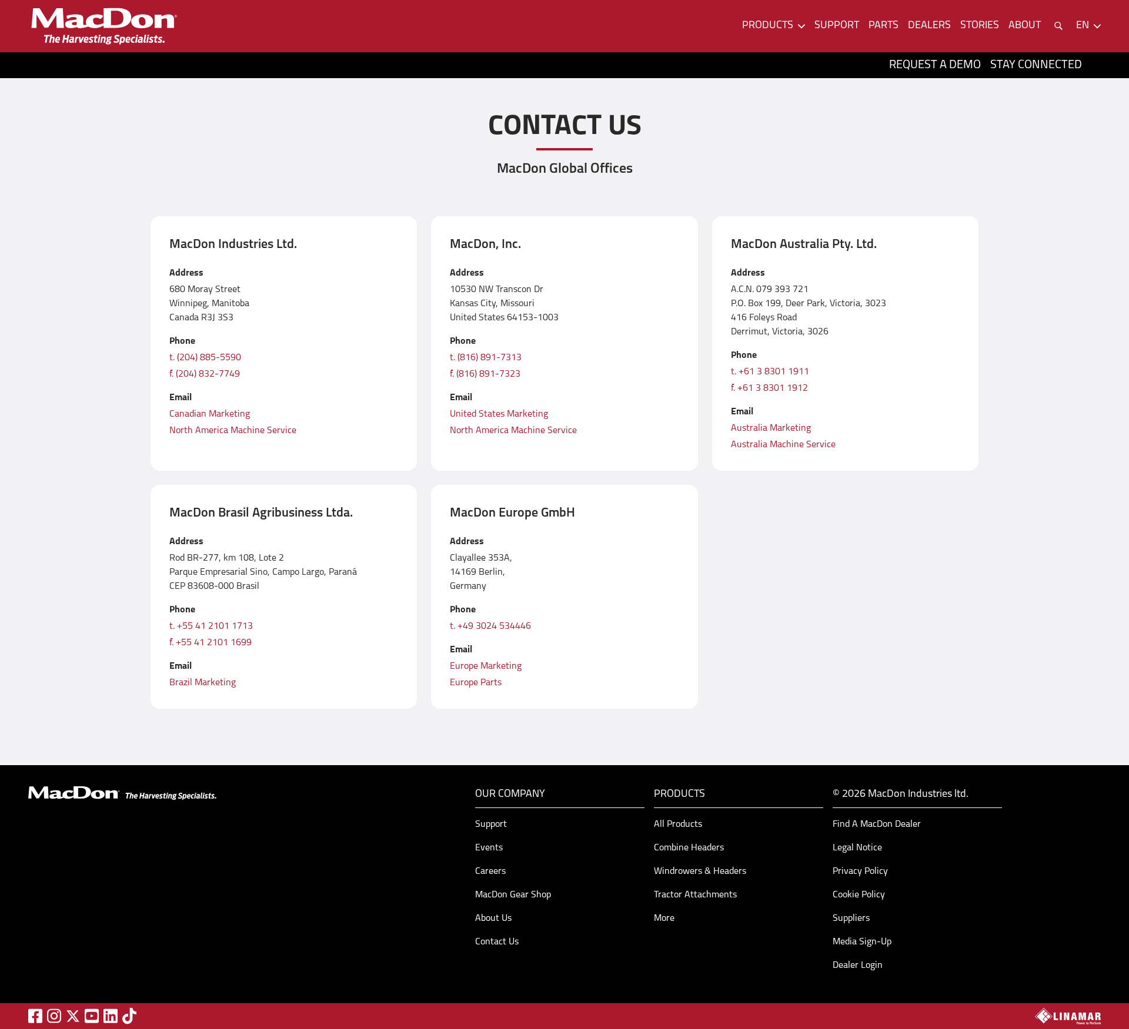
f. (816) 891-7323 (485, 374)
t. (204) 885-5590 (205, 358)
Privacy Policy (860, 871)
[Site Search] (1058, 26)
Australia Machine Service (783, 445)
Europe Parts (476, 683)
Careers (490, 871)
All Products (678, 824)
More (664, 918)
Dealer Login (858, 965)
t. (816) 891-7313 (486, 358)
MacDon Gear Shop (513, 895)
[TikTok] (129, 1016)
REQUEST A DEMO (935, 65)
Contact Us (497, 942)
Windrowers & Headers (700, 871)
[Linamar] (1068, 1016)
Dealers (929, 26)
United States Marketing (499, 414)
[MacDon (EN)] (103, 26)
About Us (493, 918)
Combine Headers (689, 848)
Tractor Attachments (695, 895)
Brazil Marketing (202, 683)
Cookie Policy (859, 895)
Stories (979, 26)
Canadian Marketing (209, 414)
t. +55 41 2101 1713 (211, 626)
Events (489, 848)
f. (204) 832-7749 (204, 374)
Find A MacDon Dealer (877, 824)
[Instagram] (54, 1016)
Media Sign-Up (862, 942)
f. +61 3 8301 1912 (769, 388)
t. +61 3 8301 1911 (770, 372)
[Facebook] (35, 1016)
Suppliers (851, 918)
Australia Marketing (771, 428)
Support (836, 26)
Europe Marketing (486, 666)
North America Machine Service (232, 430)
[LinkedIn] (110, 1016)
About (1024, 26)
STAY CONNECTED (1036, 65)
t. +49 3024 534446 (490, 626)
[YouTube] (92, 1016)
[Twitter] (73, 1016)
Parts (883, 26)
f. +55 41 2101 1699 (210, 643)
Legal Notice (857, 848)
